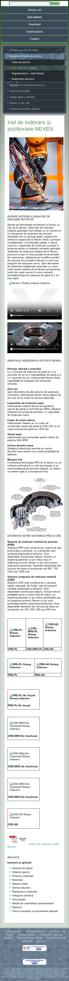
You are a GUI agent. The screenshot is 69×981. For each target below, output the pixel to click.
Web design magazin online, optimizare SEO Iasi (31, 972)
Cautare (41, 940)
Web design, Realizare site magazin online (30, 968)
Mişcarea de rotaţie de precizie (25, 56)
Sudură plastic (34, 31)
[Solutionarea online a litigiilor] (34, 962)
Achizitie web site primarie (21, 976)
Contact (34, 38)
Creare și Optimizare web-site (39, 974)
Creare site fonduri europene (45, 976)
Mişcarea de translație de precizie (27, 85)
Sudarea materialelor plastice (24, 108)
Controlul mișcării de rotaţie (23, 50)
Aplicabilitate (34, 17)
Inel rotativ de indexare (24, 67)
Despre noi (34, 9)
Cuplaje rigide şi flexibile (22, 97)
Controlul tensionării (19, 91)
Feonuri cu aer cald (19, 103)
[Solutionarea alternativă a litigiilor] (34, 948)
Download (34, 24)
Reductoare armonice (23, 79)
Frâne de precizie (21, 62)
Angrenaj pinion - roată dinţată (28, 73)
